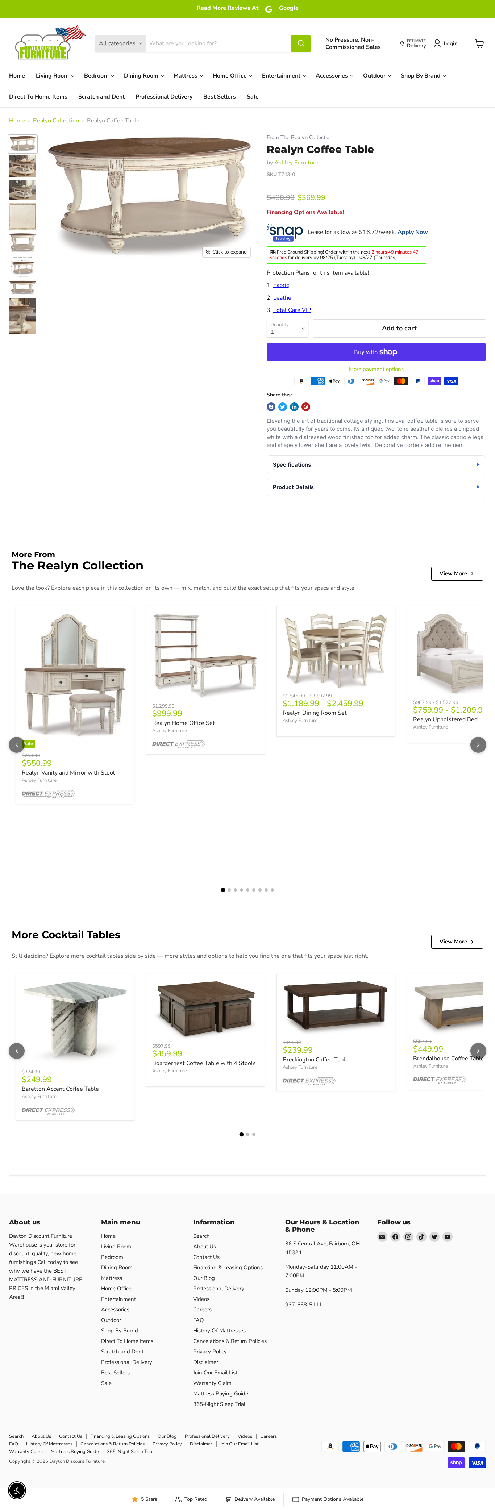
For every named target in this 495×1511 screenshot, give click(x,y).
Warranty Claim (212, 1383)
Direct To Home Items (38, 97)
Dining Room (142, 76)
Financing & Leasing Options (228, 1267)
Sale (253, 97)
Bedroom (97, 76)
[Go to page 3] (235, 890)
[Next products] (478, 745)
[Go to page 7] (260, 890)
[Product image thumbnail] (22, 166)
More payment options (376, 369)
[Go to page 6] (253, 890)
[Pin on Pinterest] (305, 406)
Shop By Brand (421, 76)
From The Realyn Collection (299, 137)
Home (17, 76)
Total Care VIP (292, 310)
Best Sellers (219, 97)
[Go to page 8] (266, 890)
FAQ (198, 1320)
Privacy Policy (210, 1351)
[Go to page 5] (247, 890)
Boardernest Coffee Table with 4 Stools (204, 1063)
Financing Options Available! (305, 212)
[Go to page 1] (223, 890)
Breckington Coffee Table (316, 1060)
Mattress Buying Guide (220, 1393)
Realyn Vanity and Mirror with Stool (68, 773)
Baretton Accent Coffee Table (60, 1089)
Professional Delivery (164, 97)
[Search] (301, 43)
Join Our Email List (215, 1372)
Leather (283, 298)
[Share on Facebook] (271, 406)
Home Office (230, 76)
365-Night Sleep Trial (219, 1404)
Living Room (53, 76)
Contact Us (206, 1257)
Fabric (281, 285)
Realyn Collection (56, 120)
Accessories (332, 76)
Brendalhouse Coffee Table (448, 1059)
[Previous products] (17, 745)
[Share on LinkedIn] (294, 406)
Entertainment (282, 76)
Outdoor (375, 76)
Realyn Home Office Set (183, 723)
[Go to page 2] (229, 890)
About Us (204, 1246)
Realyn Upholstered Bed (445, 719)
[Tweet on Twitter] (282, 406)
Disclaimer (205, 1362)
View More (453, 573)
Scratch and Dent (101, 97)
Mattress (186, 76)
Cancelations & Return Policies (230, 1341)
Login (451, 43)
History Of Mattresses (219, 1330)
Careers (202, 1309)
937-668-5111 (303, 1304)
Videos (201, 1299)
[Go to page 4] (241, 890)
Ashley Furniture (296, 163)
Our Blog (204, 1278)
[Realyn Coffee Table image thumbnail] (22, 144)
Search (201, 1236)
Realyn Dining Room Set (315, 713)
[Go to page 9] (272, 890)
